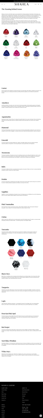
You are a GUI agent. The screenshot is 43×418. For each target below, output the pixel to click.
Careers (23, 402)
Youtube (3, 414)
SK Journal (24, 394)
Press (23, 398)
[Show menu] (2, 4)
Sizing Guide (4, 396)
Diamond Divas (24, 392)
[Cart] (41, 4)
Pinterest (3, 412)
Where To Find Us (25, 400)
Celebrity (23, 396)
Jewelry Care (4, 398)
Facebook (3, 410)
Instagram (3, 406)
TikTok (3, 408)
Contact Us (3, 400)
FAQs (3, 392)
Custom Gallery (4, 389)
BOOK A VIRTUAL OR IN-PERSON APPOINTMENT (21, 1)
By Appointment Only (26, 412)
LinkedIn (3, 416)
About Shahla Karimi (25, 389)
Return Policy (4, 394)
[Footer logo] (8, 385)
